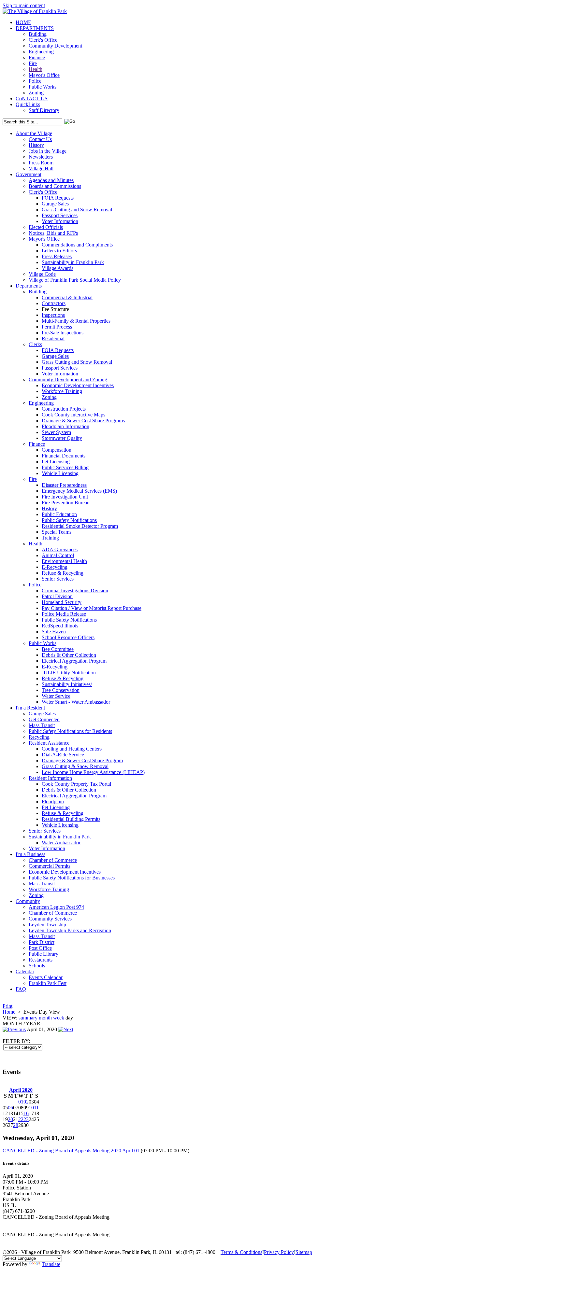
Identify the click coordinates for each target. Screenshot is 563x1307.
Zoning (36, 92)
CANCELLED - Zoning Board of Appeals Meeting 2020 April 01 (71, 1150)
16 (26, 1113)
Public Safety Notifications (69, 520)
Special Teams (56, 532)
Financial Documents (63, 455)
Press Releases (57, 256)
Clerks (35, 344)
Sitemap (304, 1252)
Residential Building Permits (71, 819)
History (36, 145)
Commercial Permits (49, 866)
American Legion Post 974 (56, 907)
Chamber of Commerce (53, 860)
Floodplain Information (65, 426)
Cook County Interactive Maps (73, 414)
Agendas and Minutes (51, 180)
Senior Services (58, 579)
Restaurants (40, 960)
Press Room (41, 162)
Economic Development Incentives (78, 385)
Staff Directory (44, 110)
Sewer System (56, 432)
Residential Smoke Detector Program (80, 526)
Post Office (40, 948)
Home (9, 1012)
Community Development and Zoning (68, 379)
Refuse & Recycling (62, 573)
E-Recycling (54, 567)
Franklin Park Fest (47, 983)
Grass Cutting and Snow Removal (77, 209)
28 (15, 1125)
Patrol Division (57, 596)
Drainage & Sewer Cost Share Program (82, 760)
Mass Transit (42, 725)
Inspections (53, 315)
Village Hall (41, 168)
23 (26, 1119)
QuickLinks (28, 104)
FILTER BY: (16, 1041)
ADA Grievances (60, 549)
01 (20, 1101)
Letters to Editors (59, 250)
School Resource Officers (68, 637)
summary (28, 1017)
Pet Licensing (56, 461)
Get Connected (44, 719)
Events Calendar (46, 977)
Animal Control (58, 555)
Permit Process (57, 327)
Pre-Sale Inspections (62, 332)
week (58, 1017)
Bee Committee (58, 649)
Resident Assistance (49, 743)
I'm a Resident (30, 707)
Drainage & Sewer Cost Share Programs (83, 420)
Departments (29, 285)
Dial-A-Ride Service (63, 754)
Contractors (53, 303)
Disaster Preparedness (64, 485)
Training (50, 538)
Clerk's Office (43, 40)
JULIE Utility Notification (69, 672)
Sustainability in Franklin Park (73, 262)
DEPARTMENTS (35, 28)
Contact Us (40, 139)
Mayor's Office (44, 75)
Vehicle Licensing (60, 473)
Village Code (42, 274)
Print (7, 1006)
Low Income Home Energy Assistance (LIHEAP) (93, 772)
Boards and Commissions (55, 186)
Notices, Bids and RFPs (53, 233)
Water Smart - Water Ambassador (76, 702)
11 (36, 1107)
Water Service (56, 696)
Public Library (43, 954)
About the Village (34, 133)
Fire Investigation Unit (65, 496)
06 (10, 1107)
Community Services (50, 918)
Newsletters (41, 157)
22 (20, 1119)
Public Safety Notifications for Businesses (72, 877)
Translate (51, 1264)
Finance (37, 57)
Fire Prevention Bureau (66, 502)
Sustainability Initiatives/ (67, 684)
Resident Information (50, 778)
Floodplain (53, 801)
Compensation (56, 450)
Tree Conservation (60, 690)
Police (35, 81)
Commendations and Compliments (77, 244)
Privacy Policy (279, 1252)
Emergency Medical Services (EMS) (79, 491)
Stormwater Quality (62, 438)
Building (38, 34)
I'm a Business (30, 854)
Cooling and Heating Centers (72, 749)
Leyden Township (47, 924)
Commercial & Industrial (67, 297)
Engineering (41, 51)
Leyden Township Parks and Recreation (70, 930)
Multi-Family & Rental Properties (76, 321)
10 (31, 1107)
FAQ (21, 989)
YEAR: (34, 1023)
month (45, 1017)
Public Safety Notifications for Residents (70, 731)
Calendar (25, 971)
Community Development (55, 46)
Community (28, 901)
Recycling (39, 737)
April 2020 (21, 1090)
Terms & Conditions (241, 1252)
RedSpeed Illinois (60, 625)
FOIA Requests (58, 198)
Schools (37, 965)
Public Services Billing (65, 467)
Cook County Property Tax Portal (76, 784)
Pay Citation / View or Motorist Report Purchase (91, 608)
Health (35, 69)
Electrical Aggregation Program (74, 661)
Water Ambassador (61, 842)
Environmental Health (64, 561)
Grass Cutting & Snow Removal (75, 766)
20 (10, 1119)
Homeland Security (61, 602)
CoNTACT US (32, 98)
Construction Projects (64, 409)
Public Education (59, 514)
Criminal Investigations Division (75, 590)
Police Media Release (64, 614)
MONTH (12, 1023)
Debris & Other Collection (69, 655)
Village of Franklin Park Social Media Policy (75, 280)
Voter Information (60, 221)
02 (26, 1101)
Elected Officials (46, 227)
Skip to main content (24, 5)
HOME (23, 22)
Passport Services (60, 215)
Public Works (42, 87)
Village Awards (57, 268)
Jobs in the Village (47, 151)
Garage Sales (55, 203)
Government (28, 174)
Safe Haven (54, 631)
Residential (53, 338)
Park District (41, 942)
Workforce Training (62, 391)
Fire (33, 63)
